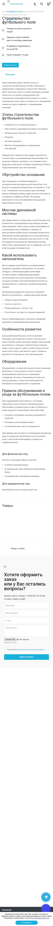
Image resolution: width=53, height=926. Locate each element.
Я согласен (26, 923)
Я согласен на (26, 650)
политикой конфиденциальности (37, 918)
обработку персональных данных (32, 650)
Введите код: (10, 642)
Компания (6, 910)
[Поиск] (41, 4)
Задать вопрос (26, 657)
